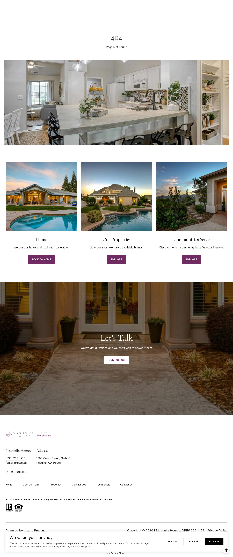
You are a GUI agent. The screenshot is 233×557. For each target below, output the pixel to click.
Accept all (214, 541)
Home (9, 484)
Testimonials (103, 484)
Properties (56, 484)
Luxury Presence (35, 530)
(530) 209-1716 (15, 458)
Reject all (172, 541)
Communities (79, 484)
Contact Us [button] (116, 359)
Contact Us (126, 484)
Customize (193, 541)
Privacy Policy (217, 530)
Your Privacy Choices (116, 553)
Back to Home (41, 259)
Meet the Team (31, 484)
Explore (116, 259)
